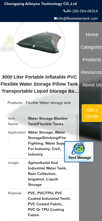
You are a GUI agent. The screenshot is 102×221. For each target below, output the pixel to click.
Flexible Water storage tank (48, 103)
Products (15, 103)
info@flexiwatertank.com (77, 18)
